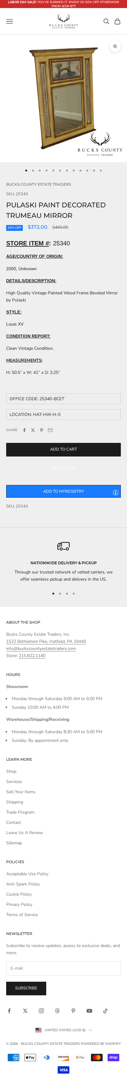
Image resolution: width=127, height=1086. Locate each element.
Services (14, 782)
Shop (11, 771)
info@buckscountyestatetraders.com (41, 648)
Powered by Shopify (101, 1043)
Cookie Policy (19, 894)
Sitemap (14, 843)
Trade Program (20, 812)
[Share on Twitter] (33, 430)
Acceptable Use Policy (27, 874)
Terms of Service (22, 915)
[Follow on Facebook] (9, 1011)
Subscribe (26, 988)
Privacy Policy (19, 904)
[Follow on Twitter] (25, 1011)
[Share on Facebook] (24, 430)
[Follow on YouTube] (89, 1011)
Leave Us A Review (24, 833)
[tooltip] (115, 492)
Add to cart (63, 449)
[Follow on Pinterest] (73, 1011)
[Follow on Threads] (57, 1011)
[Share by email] (50, 430)
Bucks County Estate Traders (38, 184)
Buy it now (64, 468)
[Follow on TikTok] (105, 1011)
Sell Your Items (20, 792)
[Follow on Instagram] (41, 1011)
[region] (63, 561)
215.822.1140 (32, 656)
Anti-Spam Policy (23, 884)
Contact (13, 822)
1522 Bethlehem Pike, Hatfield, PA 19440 (46, 641)
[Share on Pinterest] (41, 430)
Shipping (14, 802)
